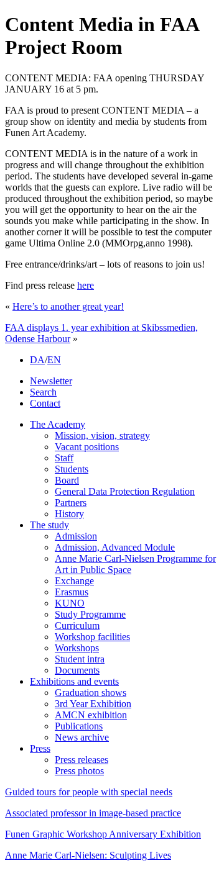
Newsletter (51, 381)
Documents (77, 670)
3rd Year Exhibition (93, 703)
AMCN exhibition (91, 715)
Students (71, 469)
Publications (79, 726)
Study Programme (90, 614)
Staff (64, 458)
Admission (76, 536)
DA (37, 359)
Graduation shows (90, 692)
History (69, 513)
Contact (45, 403)
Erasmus (71, 592)
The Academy (57, 424)
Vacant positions (87, 446)
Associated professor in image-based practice (93, 813)
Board (67, 480)
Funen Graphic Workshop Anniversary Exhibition (103, 834)
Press (40, 748)
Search (43, 392)
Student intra (80, 659)
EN (54, 359)
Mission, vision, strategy (102, 435)
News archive (82, 737)
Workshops (77, 648)
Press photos (79, 770)
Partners (70, 502)
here (85, 285)
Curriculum (77, 625)
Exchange (74, 580)
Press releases (81, 759)
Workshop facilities (92, 636)
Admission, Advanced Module (115, 547)
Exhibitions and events (74, 681)
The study (49, 525)
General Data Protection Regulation (125, 491)
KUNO (70, 603)
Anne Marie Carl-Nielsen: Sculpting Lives (88, 855)
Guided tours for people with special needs (88, 792)
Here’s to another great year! (68, 306)
